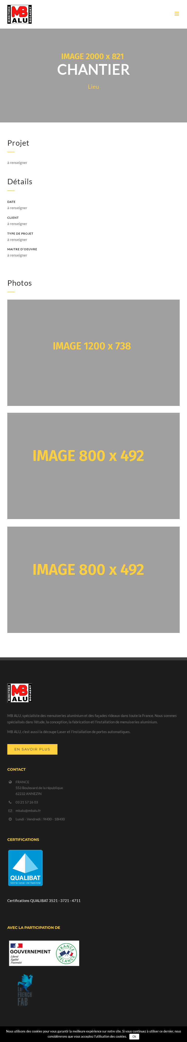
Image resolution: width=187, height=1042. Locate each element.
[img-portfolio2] (93, 302)
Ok (134, 1036)
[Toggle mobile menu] (177, 13)
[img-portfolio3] (93, 415)
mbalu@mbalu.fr (28, 810)
